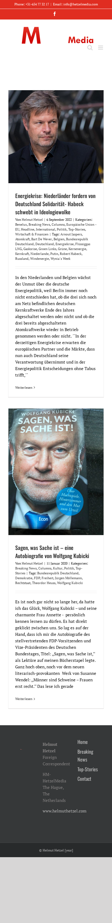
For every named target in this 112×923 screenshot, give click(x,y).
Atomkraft (22, 239)
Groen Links (47, 249)
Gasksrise (30, 249)
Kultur (58, 568)
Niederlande (39, 254)
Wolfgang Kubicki (70, 583)
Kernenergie (77, 249)
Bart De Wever (41, 239)
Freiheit (47, 578)
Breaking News (39, 224)
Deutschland (44, 244)
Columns (58, 224)
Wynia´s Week (60, 259)
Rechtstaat (22, 583)
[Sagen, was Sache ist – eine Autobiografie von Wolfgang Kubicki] (56, 472)
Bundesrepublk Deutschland (58, 573)
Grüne (62, 249)
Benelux (21, 224)
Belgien (59, 239)
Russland (22, 259)
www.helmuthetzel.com (64, 811)
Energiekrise (64, 244)
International (45, 229)
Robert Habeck (71, 254)
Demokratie (23, 578)
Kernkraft (22, 254)
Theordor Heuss (43, 583)
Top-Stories (76, 229)
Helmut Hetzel (32, 220)
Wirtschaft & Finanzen (31, 234)
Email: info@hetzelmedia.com (75, 4)
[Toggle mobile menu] (101, 47)
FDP (37, 578)
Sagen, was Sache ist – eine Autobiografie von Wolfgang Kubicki (52, 551)
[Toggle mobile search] (90, 47)
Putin (54, 254)
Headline (27, 229)
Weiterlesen (23, 388)
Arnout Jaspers (71, 234)
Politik (62, 229)
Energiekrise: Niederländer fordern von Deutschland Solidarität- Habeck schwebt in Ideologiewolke (55, 204)
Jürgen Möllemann (68, 578)
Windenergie (39, 259)
